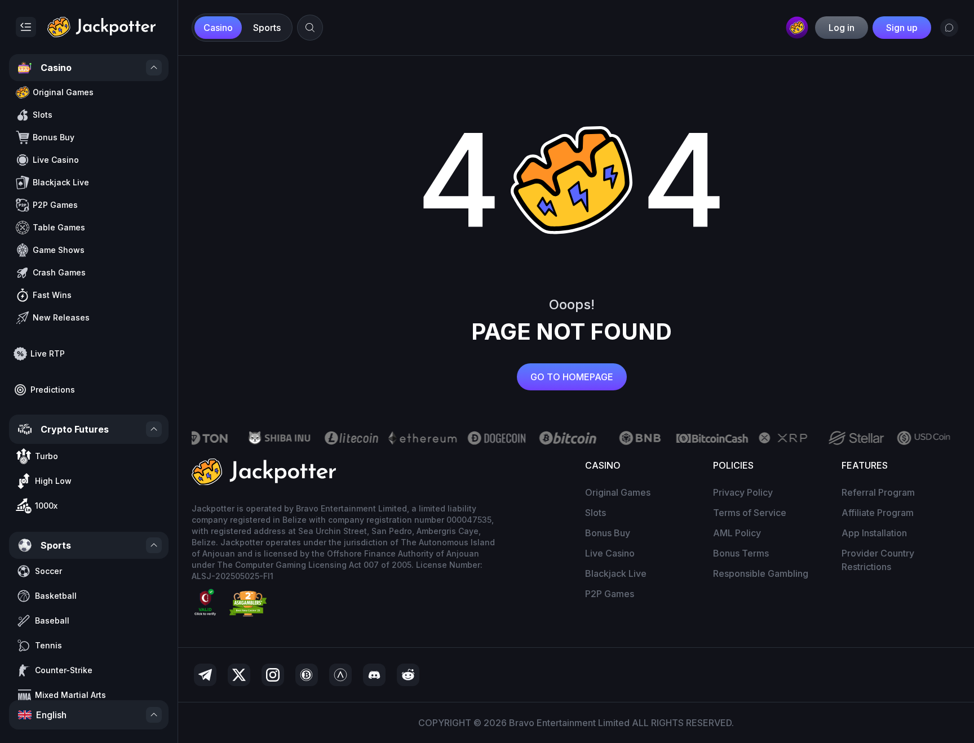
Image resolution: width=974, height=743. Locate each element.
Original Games (617, 492)
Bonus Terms (741, 553)
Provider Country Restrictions (878, 560)
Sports (267, 27)
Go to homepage (571, 376)
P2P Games (609, 593)
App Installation (874, 533)
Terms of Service (749, 512)
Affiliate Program (878, 512)
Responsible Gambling (760, 573)
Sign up (902, 27)
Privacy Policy (743, 492)
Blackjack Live (616, 573)
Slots (595, 512)
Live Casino (610, 553)
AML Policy (737, 533)
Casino (218, 27)
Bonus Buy (607, 533)
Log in (842, 27)
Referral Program (878, 492)
